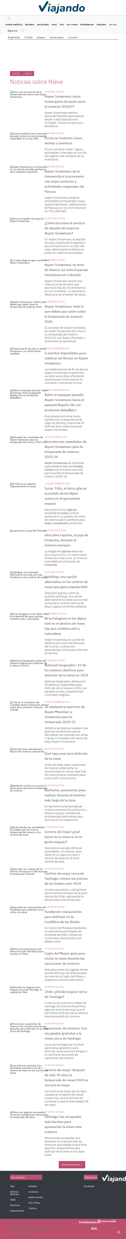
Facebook (89, 1186)
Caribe (28, 37)
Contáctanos (88, 1222)
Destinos (29, 24)
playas (41, 37)
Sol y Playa (72, 24)
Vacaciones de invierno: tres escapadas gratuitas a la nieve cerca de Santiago (66, 1033)
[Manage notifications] (118, 1232)
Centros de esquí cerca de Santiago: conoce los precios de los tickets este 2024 (66, 878)
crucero (73, 37)
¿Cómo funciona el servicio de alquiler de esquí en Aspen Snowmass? (65, 228)
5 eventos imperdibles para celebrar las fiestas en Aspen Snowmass (66, 358)
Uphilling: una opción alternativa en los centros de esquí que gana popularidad (66, 581)
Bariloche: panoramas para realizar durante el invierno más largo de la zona (65, 795)
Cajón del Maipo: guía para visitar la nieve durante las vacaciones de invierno (65, 958)
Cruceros (101, 24)
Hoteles (32, 1186)
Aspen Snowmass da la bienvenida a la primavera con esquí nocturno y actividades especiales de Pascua (64, 181)
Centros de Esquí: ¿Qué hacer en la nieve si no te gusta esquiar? (63, 836)
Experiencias (87, 24)
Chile (54, 24)
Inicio (16, 73)
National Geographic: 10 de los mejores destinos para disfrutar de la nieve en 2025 (66, 670)
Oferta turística (13, 24)
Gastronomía (35, 1197)
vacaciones (57, 37)
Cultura (32, 1208)
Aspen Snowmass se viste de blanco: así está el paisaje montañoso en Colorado (66, 269)
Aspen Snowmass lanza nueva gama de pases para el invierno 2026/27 (65, 101)
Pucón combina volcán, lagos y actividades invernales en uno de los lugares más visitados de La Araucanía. (65, 154)
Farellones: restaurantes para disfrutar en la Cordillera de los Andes (63, 916)
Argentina (14, 37)
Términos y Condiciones (23, 1235)
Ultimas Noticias (14, 1193)
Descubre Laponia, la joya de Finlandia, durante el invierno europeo (66, 540)
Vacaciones (43, 24)
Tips (62, 24)
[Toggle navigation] (8, 18)
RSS (94, 1228)
